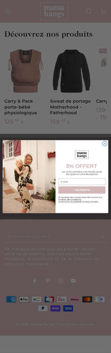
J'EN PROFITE (82, 190)
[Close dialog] (104, 143)
